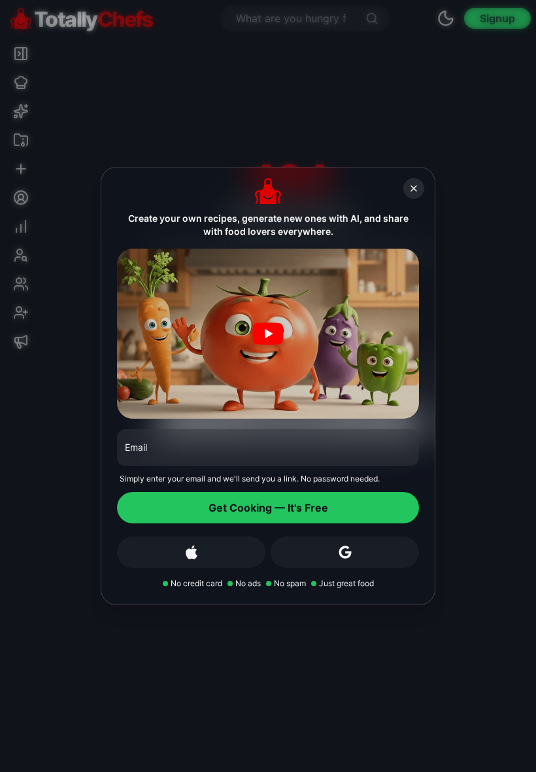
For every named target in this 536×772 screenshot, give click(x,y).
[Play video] (268, 334)
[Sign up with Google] (345, 552)
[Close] (413, 188)
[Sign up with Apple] (191, 552)
